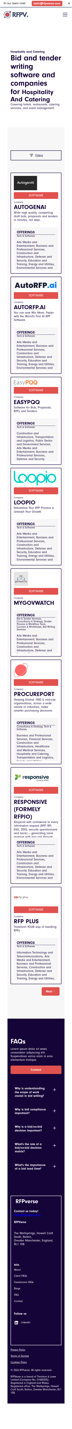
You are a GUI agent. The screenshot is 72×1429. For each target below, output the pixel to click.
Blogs (17, 1288)
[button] (64, 14)
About (17, 1269)
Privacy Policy (18, 1349)
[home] (16, 14)
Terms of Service (20, 1356)
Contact (36, 1070)
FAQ (16, 1294)
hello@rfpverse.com (44, 3)
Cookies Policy (19, 1362)
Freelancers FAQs (24, 1282)
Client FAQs (20, 1275)
